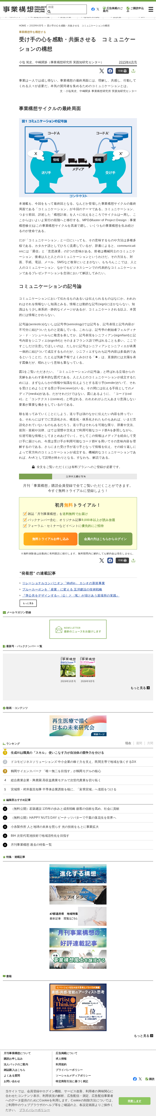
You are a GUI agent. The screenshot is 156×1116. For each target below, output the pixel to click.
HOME (22, 25)
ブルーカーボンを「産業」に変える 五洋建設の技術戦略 (62, 589)
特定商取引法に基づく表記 (72, 1081)
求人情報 (61, 1058)
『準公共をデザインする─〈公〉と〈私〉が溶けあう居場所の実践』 (70, 595)
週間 (139, 743)
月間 (150, 743)
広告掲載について (66, 1053)
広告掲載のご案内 (113, 9)
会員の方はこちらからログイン (105, 539)
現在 (128, 743)
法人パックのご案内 (16, 1064)
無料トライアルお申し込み (50, 539)
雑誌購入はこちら (14, 1070)
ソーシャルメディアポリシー (73, 1075)
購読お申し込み (13, 1058)
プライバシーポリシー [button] (34, 1110)
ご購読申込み (135, 9)
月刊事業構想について (17, 1053)
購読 (151, 1079)
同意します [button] (134, 1101)
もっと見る (28, 603)
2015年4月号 (36, 25)
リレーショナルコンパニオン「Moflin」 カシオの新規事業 (63, 583)
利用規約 (61, 1064)
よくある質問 (12, 1075)
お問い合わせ (12, 1081)
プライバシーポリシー (69, 1070)
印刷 (120, 71)
